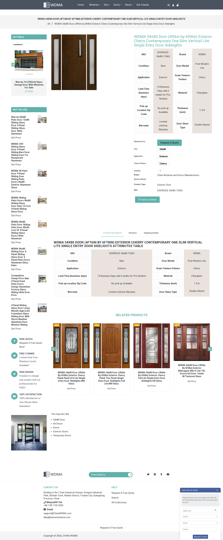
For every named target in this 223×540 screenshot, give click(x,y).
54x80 (163, 149)
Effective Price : (140, 141)
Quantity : (137, 171)
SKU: (136, 190)
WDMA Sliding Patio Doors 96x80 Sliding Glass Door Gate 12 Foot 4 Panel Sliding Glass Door (21, 204)
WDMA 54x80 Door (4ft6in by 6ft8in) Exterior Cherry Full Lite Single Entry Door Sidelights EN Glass (151, 376)
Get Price (16, 137)
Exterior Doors (60, 431)
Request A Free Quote (123, 493)
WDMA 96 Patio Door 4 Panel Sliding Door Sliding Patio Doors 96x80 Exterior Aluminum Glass (21, 179)
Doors (56, 427)
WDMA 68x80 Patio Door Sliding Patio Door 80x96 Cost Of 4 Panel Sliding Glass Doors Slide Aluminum (20, 230)
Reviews (133, 233)
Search (115, 497)
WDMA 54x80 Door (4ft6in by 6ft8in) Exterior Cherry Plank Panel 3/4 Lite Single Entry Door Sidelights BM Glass (71, 378)
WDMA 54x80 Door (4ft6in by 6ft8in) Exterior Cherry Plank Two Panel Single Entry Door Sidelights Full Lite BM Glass (111, 378)
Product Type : (140, 184)
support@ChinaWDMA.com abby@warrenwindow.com (57, 513)
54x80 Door (59, 419)
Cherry (163, 163)
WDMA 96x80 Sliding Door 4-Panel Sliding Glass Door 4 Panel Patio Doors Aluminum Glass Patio (20, 257)
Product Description (112, 233)
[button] (200, 490)
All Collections (119, 502)
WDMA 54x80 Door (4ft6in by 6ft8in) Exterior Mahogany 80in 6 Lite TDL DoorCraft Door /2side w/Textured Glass (191, 371)
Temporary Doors (62, 435)
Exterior (164, 156)
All (48, 23)
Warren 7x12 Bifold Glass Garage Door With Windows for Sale (29, 85)
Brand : (137, 175)
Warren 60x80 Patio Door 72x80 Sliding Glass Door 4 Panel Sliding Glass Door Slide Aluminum (20, 125)
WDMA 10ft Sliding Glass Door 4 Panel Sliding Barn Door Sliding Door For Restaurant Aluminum (20, 152)
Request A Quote (170, 142)
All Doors (58, 423)
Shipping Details (151, 233)
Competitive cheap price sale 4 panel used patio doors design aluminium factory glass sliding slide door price (20, 285)
